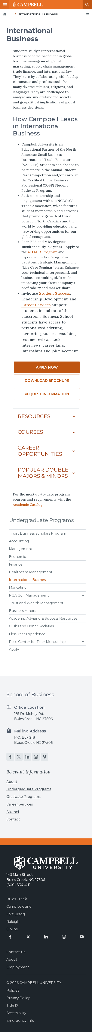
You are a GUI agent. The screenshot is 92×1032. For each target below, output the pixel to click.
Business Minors (22, 611)
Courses (30, 432)
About (11, 782)
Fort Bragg (15, 914)
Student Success (54, 293)
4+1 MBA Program (42, 252)
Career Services (36, 304)
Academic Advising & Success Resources (43, 618)
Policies (12, 990)
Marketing (18, 587)
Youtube (82, 937)
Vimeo (44, 757)
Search (87, 4)
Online (12, 929)
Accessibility (16, 1013)
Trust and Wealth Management (36, 603)
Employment (17, 967)
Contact (13, 819)
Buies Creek (16, 899)
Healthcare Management (30, 572)
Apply (14, 649)
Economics (18, 557)
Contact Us (15, 952)
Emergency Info (20, 1021)
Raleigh (12, 922)
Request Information (47, 394)
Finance (15, 564)
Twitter (19, 757)
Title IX (12, 1005)
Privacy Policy (18, 998)
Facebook (10, 757)
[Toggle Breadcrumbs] (87, 14)
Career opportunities (40, 451)
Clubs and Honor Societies (31, 626)
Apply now (47, 367)
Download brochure (47, 381)
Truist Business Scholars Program (37, 533)
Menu (4, 4)
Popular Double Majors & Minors (43, 473)
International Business (28, 580)
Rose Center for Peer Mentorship (37, 642)
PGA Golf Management (29, 595)
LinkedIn (27, 757)
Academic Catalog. (28, 504)
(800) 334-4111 (18, 885)
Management (20, 549)
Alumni (12, 812)
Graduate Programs (23, 797)
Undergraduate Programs (41, 520)
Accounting (19, 541)
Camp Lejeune (18, 906)
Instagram (36, 757)
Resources (34, 416)
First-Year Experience (27, 634)
